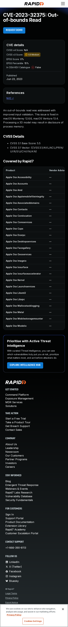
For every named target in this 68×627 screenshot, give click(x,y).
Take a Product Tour (18, 422)
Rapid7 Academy (15, 529)
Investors (11, 463)
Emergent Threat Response (21, 485)
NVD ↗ (10, 98)
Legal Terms (11, 593)
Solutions (11, 406)
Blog (8, 481)
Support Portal (14, 518)
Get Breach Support (17, 426)
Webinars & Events (16, 488)
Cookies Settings (33, 621)
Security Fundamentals (19, 500)
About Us (11, 444)
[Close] (62, 609)
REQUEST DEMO (14, 30)
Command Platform (17, 394)
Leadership (12, 448)
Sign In (9, 514)
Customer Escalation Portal (21, 533)
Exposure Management (19, 398)
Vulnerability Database (18, 496)
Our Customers (14, 455)
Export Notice (11, 602)
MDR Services (13, 402)
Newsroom (12, 451)
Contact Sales (13, 429)
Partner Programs (16, 459)
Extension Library (15, 525)
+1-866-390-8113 (15, 547)
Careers (10, 466)
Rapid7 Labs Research (18, 492)
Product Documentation (19, 522)
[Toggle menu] (63, 4)
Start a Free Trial (15, 418)
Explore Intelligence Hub (25, 365)
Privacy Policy (11, 598)
